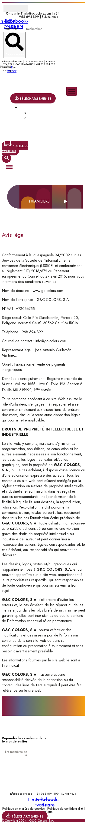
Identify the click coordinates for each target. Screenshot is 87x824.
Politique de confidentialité (65, 808)
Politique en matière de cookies (23, 808)
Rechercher (13, 28)
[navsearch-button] (6, 158)
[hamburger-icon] (71, 91)
